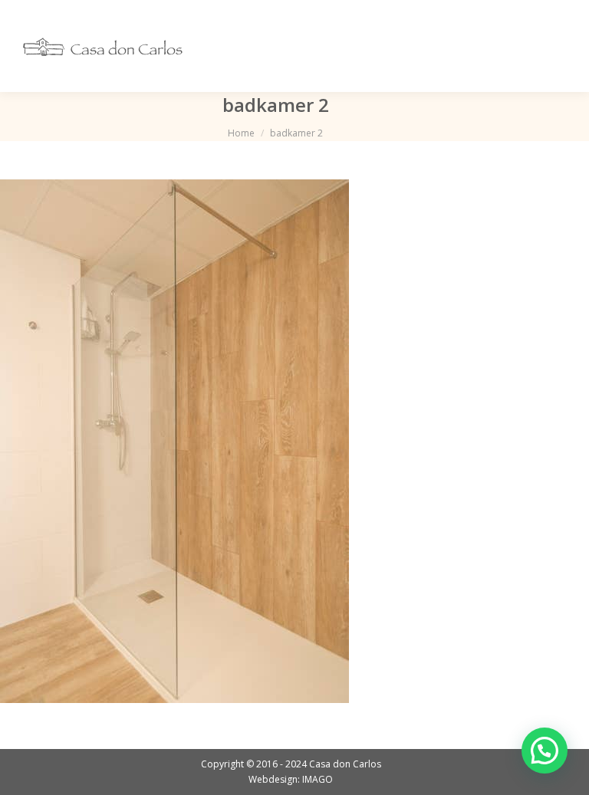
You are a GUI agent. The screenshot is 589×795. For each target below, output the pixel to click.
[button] (545, 751)
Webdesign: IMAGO (290, 779)
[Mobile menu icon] (557, 46)
